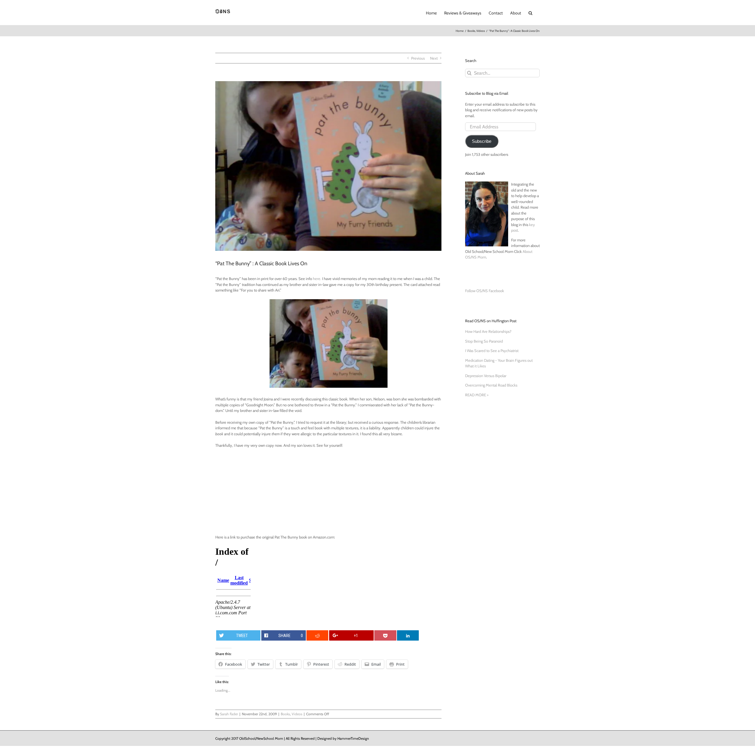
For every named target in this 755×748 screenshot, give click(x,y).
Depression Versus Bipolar (485, 375)
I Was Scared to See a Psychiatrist (491, 350)
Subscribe (481, 141)
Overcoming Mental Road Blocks (491, 385)
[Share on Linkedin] (408, 635)
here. (317, 278)
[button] (530, 12)
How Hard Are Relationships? (488, 331)
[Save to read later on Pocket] (385, 635)
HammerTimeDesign (353, 738)
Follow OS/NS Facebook (484, 290)
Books (285, 714)
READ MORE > (476, 394)
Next (434, 58)
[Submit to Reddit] (317, 635)
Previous (418, 58)
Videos (297, 714)
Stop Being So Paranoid (484, 341)
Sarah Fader (229, 714)
